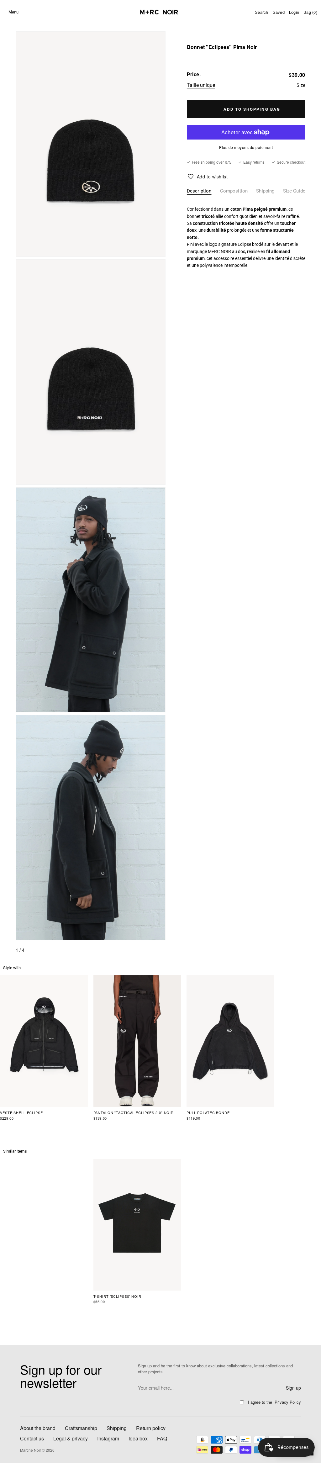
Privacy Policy (288, 1402)
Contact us (32, 1438)
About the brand (37, 1428)
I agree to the (274, 1402)
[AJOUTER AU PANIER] (246, 109)
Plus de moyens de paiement (246, 147)
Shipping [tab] (265, 191)
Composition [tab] (234, 191)
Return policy (151, 1428)
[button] (27, 12)
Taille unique (201, 85)
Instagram (108, 1438)
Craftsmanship (81, 1428)
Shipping (117, 1428)
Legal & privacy (70, 1438)
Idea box (138, 1438)
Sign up (293, 1388)
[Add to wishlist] (207, 176)
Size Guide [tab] (294, 191)
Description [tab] (199, 191)
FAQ (162, 1438)
